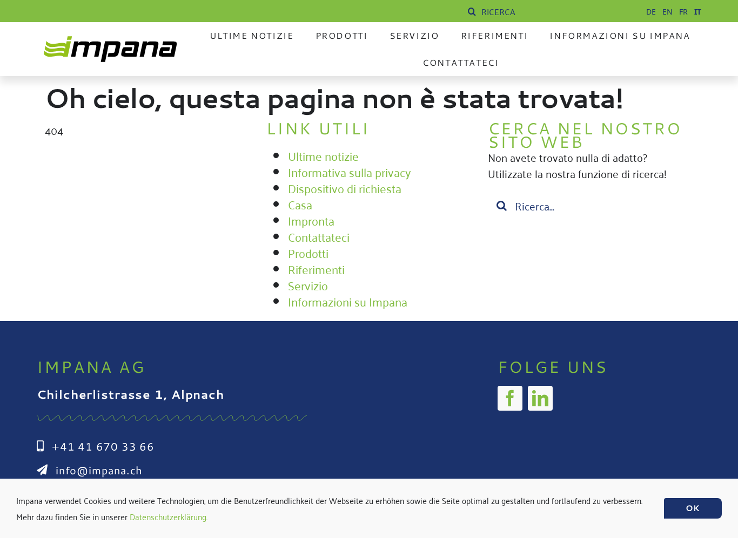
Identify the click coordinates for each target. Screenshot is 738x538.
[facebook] (510, 398)
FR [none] (683, 11)
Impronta (311, 220)
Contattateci (319, 236)
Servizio (308, 285)
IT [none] (697, 11)
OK (693, 508)
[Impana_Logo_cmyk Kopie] (110, 40)
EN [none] (667, 11)
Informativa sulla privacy (349, 171)
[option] (651, 12)
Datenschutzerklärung (168, 516)
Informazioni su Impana (347, 301)
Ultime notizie (323, 155)
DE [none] (651, 11)
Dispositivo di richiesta (344, 188)
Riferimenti (316, 269)
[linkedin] (540, 398)
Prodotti (308, 252)
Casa (300, 204)
